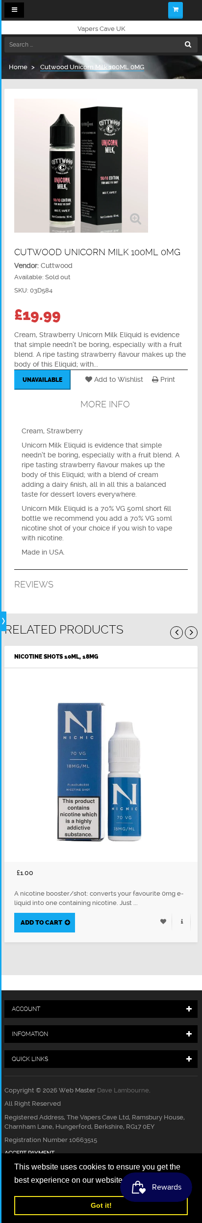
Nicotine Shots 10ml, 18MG (56, 656)
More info (105, 404)
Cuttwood (57, 265)
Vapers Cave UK (101, 28)
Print (166, 379)
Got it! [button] (101, 1205)
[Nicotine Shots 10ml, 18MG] (101, 765)
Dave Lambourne (123, 1090)
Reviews (33, 584)
